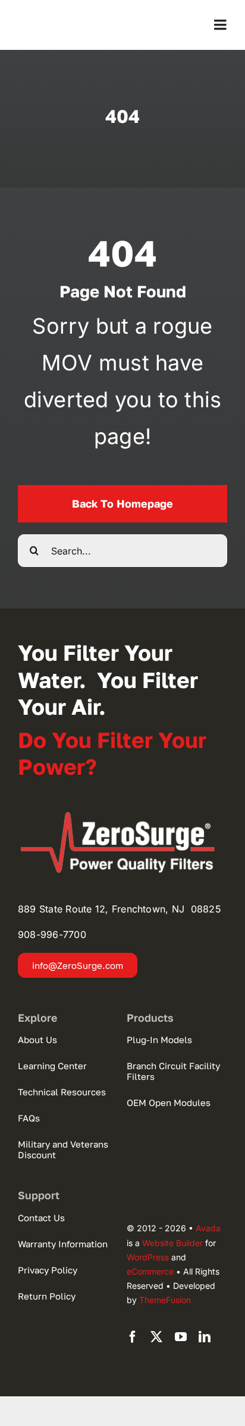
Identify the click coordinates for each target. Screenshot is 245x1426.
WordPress (148, 1257)
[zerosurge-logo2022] (122, 816)
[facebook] (133, 1337)
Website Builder (172, 1243)
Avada (208, 1228)
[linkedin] (205, 1337)
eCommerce (150, 1271)
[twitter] (156, 1337)
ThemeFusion (165, 1300)
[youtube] (181, 1337)
